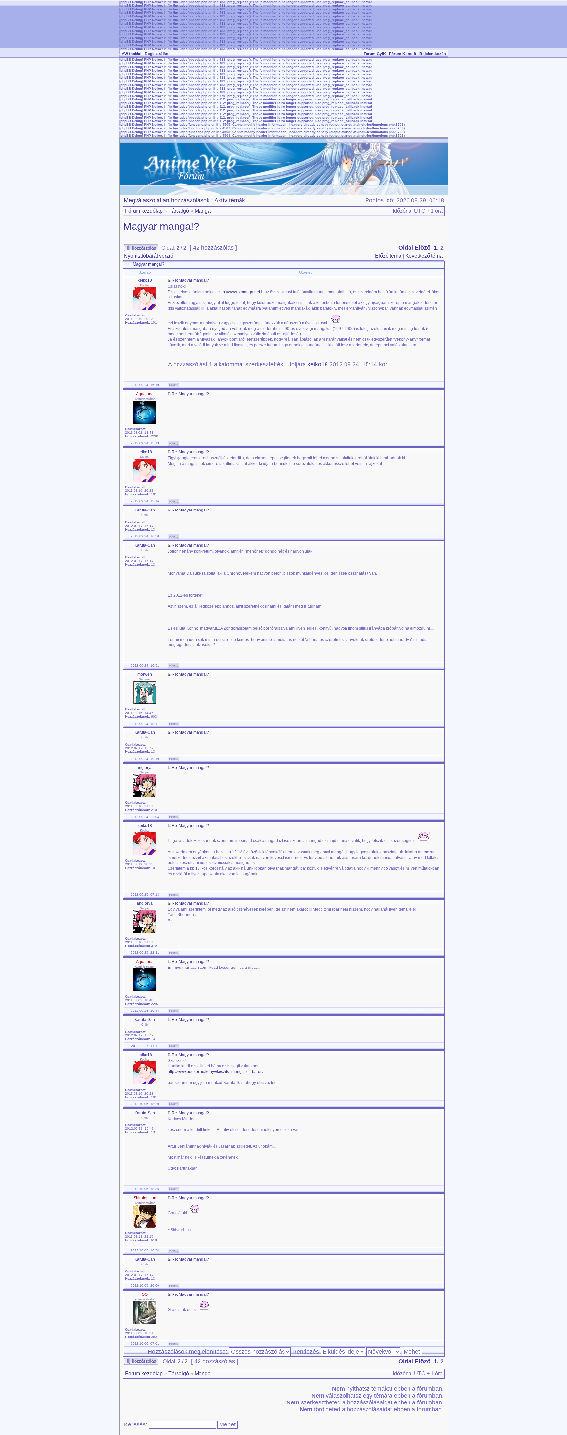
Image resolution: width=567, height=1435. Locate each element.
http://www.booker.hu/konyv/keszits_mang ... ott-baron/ (215, 1071)
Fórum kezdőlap (144, 211)
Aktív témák (229, 200)
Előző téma (388, 256)
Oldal (405, 247)
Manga (203, 211)
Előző (422, 247)
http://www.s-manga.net (239, 292)
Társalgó (178, 211)
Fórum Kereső (402, 54)
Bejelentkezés (432, 54)
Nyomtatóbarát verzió (148, 256)
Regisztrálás (156, 54)
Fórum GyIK (375, 54)
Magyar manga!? (161, 226)
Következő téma (424, 256)
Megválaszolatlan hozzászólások (167, 200)
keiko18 (317, 364)
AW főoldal (131, 54)
